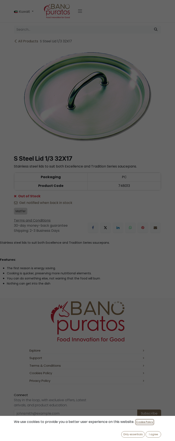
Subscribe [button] (149, 413)
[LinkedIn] (118, 227)
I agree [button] (153, 434)
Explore (35, 350)
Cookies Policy (40, 373)
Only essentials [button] (133, 434)
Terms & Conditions (45, 365)
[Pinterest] (143, 227)
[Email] (155, 227)
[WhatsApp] (130, 227)
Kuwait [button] (24, 11)
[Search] (155, 30)
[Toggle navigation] (80, 11)
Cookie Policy (144, 422)
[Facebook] (93, 227)
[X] (105, 227)
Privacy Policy (39, 380)
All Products (28, 41)
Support (35, 358)
